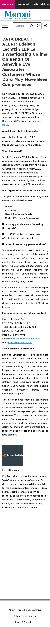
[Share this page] (46, 26)
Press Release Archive (29, 610)
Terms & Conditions (25, 622)
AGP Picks (7, 4)
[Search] (31, 26)
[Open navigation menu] (5, 26)
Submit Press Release (25, 616)
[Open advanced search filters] (38, 26)
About (12, 610)
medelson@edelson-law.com (24, 338)
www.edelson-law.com (20, 342)
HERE (5, 125)
